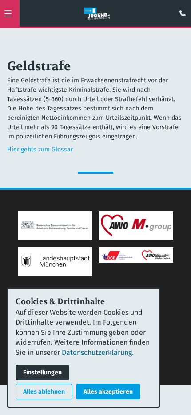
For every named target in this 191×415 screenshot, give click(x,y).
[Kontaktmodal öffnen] (180, 10)
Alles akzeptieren (108, 391)
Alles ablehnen (44, 391)
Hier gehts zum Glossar (40, 149)
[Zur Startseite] (96, 13)
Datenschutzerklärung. (98, 352)
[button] (8, 13)
